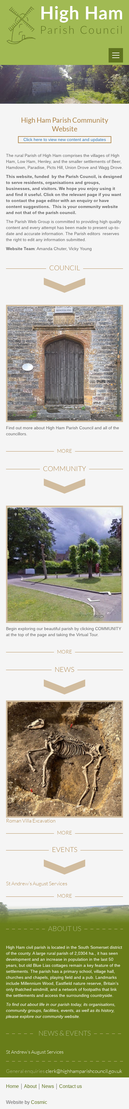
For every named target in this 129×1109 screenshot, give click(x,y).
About (30, 1086)
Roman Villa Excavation (31, 821)
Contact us (70, 1086)
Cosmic (39, 1102)
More (64, 451)
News (48, 1086)
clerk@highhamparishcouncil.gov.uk (84, 1071)
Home (12, 1086)
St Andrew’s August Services (36, 884)
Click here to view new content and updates (64, 139)
